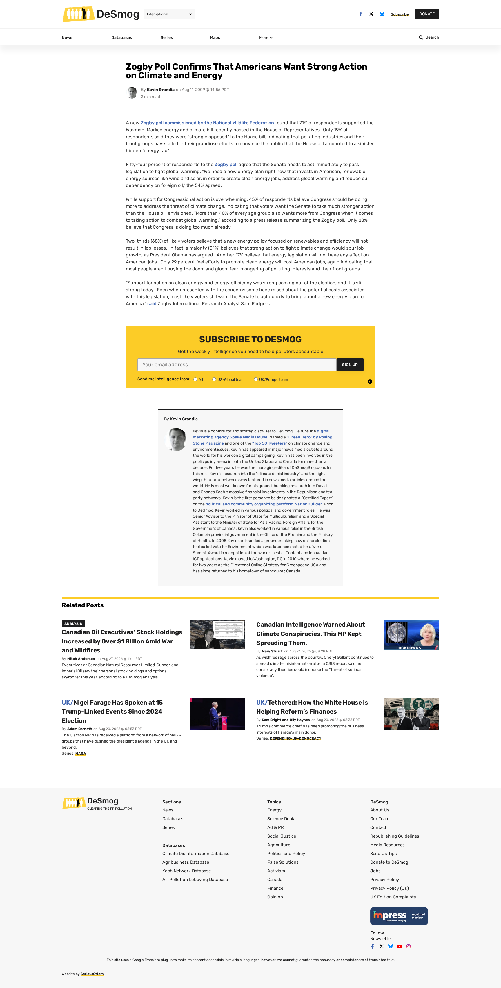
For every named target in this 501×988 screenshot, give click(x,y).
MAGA (80, 754)
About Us (379, 810)
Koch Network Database (186, 871)
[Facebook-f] (360, 14)
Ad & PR (275, 827)
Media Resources (387, 844)
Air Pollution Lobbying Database (195, 879)
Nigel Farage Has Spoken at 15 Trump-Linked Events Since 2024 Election (112, 711)
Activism (276, 871)
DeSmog (118, 14)
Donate (427, 14)
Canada (274, 879)
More (263, 37)
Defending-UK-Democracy (295, 738)
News (167, 810)
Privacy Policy (384, 879)
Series (168, 827)
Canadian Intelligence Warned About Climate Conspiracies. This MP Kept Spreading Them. (310, 633)
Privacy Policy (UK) (389, 888)
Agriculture (278, 844)
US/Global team (231, 379)
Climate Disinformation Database (195, 853)
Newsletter (381, 938)
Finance (275, 888)
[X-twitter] (371, 14)
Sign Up (350, 365)
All (201, 379)
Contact (378, 827)
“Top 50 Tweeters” (269, 443)
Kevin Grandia (161, 89)
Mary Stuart (272, 651)
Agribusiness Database (185, 862)
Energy (274, 810)
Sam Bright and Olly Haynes (286, 720)
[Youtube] (399, 946)
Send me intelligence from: (163, 379)
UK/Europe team (273, 379)
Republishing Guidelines (394, 836)
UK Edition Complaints (393, 897)
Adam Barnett (79, 729)
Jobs (375, 871)
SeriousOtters (92, 974)
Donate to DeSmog (389, 862)
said (152, 303)
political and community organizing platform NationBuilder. (264, 504)
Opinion (275, 897)
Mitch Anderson (81, 659)
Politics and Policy (286, 853)
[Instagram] (408, 946)
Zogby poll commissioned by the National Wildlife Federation (207, 122)
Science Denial (282, 818)
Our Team (379, 818)
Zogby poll (226, 164)
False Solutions (283, 862)
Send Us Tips (383, 853)
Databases (173, 818)
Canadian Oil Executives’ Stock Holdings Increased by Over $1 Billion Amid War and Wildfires (122, 641)
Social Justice (281, 836)
